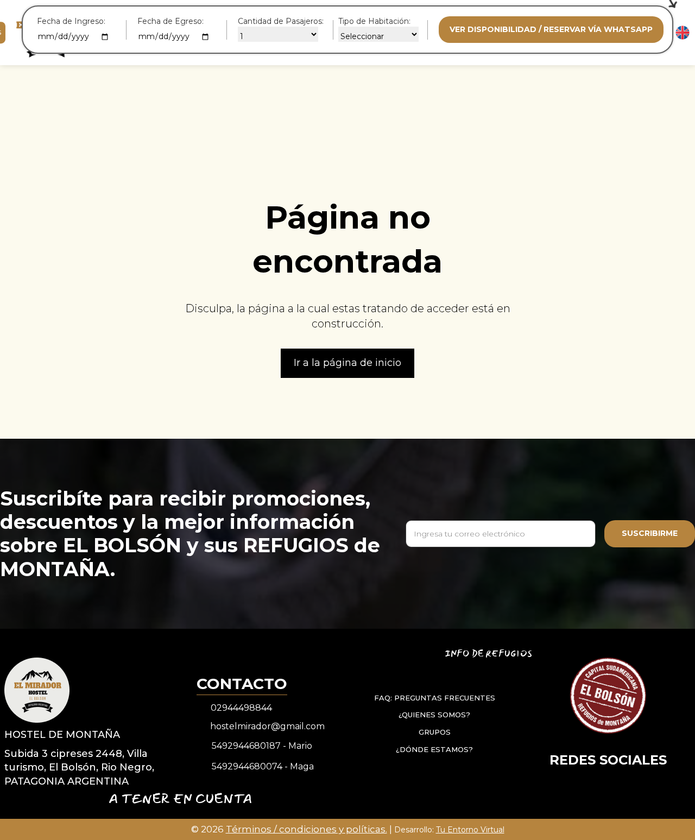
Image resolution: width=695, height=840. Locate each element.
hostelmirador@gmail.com (267, 726)
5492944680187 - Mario (262, 746)
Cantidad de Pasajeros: (281, 21)
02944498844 (241, 708)
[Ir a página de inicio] (37, 689)
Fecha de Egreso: (170, 21)
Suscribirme (650, 533)
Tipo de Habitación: (374, 21)
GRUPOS (435, 732)
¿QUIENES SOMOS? (434, 714)
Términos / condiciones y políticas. (306, 829)
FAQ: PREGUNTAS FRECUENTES (434, 697)
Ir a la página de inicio (347, 363)
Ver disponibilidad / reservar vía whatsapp (551, 29)
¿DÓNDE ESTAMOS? (434, 748)
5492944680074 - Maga (263, 766)
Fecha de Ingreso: (71, 21)
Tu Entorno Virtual (470, 830)
